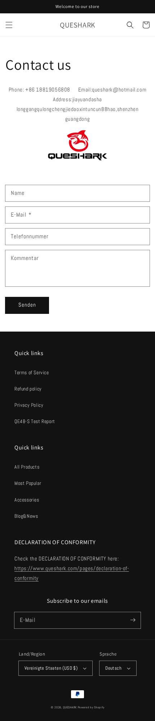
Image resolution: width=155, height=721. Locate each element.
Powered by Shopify (91, 707)
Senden (27, 304)
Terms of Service (31, 372)
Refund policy (28, 388)
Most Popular (27, 483)
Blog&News (26, 516)
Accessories (26, 499)
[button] (9, 25)
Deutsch (113, 668)
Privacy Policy (28, 405)
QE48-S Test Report (34, 421)
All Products (26, 467)
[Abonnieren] (133, 620)
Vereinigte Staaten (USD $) (51, 668)
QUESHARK (70, 707)
